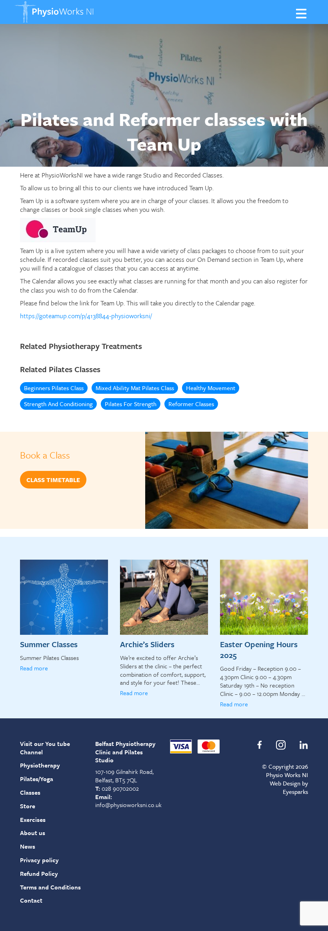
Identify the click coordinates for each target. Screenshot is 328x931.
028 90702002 (120, 788)
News (27, 846)
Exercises (33, 819)
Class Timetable (53, 479)
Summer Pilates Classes (49, 657)
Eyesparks (295, 791)
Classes (30, 792)
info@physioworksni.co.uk (128, 804)
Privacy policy (39, 859)
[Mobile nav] (302, 13)
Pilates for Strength (130, 403)
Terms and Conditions (50, 887)
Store (27, 805)
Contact (31, 900)
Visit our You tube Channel (45, 747)
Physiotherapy (40, 765)
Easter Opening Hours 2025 (259, 649)
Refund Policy (39, 873)
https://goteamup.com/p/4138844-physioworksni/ (86, 316)
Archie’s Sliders (147, 644)
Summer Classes (49, 644)
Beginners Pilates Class (54, 387)
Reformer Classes (191, 403)
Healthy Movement (210, 387)
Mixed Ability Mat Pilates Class (135, 387)
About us (32, 832)
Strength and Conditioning (58, 403)
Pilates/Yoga (36, 778)
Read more (34, 668)
